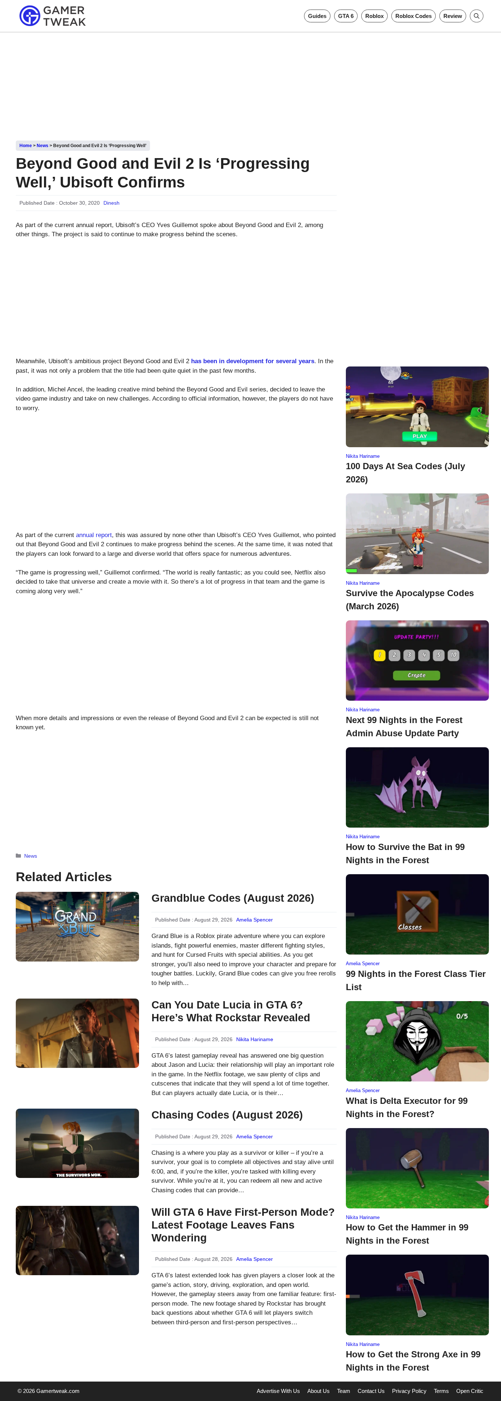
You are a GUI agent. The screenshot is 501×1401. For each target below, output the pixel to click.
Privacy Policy (409, 1391)
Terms (441, 1391)
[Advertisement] (250, 83)
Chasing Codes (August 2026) (227, 1115)
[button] (476, 16)
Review (452, 16)
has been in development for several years (252, 361)
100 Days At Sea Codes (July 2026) (405, 472)
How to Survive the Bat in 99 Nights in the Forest (405, 853)
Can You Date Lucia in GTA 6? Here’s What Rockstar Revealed (230, 1011)
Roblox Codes (413, 16)
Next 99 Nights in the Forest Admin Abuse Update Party (404, 726)
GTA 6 (346, 16)
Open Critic (469, 1391)
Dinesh (111, 203)
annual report (94, 535)
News (42, 145)
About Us (318, 1391)
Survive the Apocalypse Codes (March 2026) (410, 599)
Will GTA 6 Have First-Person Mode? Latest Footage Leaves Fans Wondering (243, 1225)
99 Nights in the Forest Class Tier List (416, 980)
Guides (317, 16)
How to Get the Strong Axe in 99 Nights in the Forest (413, 1360)
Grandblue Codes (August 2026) (232, 898)
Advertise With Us (278, 1391)
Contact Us (371, 1391)
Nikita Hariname (254, 1039)
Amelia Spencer (254, 920)
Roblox (374, 16)
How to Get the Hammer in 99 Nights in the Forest (407, 1233)
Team (343, 1391)
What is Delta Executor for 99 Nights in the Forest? (407, 1107)
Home (25, 145)
